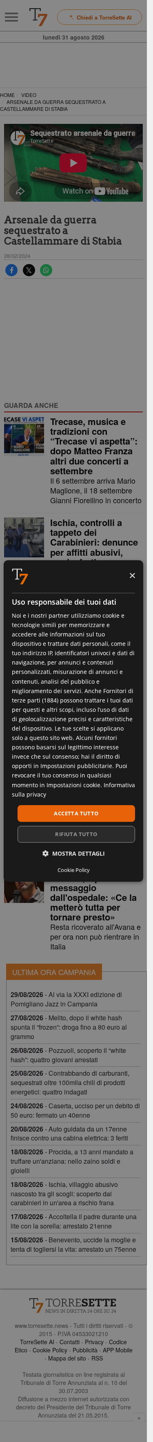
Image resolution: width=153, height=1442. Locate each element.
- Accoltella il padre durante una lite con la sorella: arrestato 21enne (74, 1221)
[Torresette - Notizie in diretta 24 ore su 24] (73, 1305)
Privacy (94, 1342)
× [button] (132, 576)
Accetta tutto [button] (76, 813)
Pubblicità (85, 1350)
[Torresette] (38, 17)
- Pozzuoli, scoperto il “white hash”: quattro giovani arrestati (68, 1055)
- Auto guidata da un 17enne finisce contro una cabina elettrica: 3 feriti (69, 1133)
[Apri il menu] (11, 17)
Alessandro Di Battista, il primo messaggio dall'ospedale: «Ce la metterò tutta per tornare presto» (93, 892)
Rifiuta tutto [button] (76, 834)
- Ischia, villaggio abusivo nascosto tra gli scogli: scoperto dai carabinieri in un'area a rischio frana (64, 1194)
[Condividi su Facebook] (11, 270)
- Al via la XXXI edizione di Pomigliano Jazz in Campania (66, 999)
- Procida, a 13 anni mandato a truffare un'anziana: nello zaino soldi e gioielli (72, 1161)
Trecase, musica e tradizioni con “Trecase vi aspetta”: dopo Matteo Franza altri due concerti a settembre (93, 446)
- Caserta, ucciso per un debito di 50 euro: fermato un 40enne (75, 1110)
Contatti (70, 1342)
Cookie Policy (50, 1350)
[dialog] (73, 721)
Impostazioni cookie (73, 785)
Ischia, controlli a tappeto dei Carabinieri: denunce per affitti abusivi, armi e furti (94, 542)
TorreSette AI (37, 1342)
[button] (73, 853)
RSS (97, 1358)
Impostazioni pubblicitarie (76, 766)
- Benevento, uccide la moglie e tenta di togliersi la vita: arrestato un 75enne (73, 1244)
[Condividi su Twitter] (29, 270)
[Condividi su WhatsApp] (46, 270)
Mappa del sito (67, 1358)
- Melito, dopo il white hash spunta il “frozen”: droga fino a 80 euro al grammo (69, 1027)
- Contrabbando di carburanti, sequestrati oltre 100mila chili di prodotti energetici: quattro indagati (70, 1082)
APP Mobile (118, 1350)
